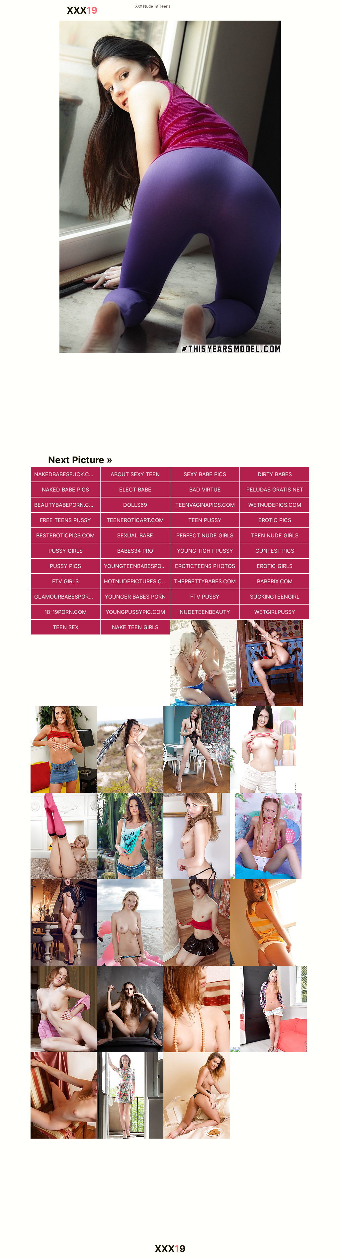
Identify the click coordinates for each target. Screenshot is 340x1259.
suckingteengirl (274, 596)
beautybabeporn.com (66, 504)
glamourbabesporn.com (67, 596)
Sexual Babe (135, 535)
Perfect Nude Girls (204, 535)
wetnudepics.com (274, 504)
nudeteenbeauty (205, 612)
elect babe (135, 489)
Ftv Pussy (204, 596)
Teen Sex (65, 627)
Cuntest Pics (274, 550)
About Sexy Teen (135, 474)
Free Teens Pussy (65, 520)
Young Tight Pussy (205, 550)
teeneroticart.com (135, 520)
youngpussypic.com (135, 612)
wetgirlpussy (274, 612)
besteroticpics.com (65, 535)
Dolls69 (135, 504)
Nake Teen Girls (135, 627)
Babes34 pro (135, 550)
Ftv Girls (65, 581)
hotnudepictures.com (137, 581)
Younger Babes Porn (135, 596)
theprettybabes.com (205, 581)
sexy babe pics (205, 474)
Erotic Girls (275, 566)
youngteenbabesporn (136, 566)
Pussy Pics (65, 566)
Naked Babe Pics (65, 489)
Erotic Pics (274, 520)
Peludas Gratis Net (274, 489)
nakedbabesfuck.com (66, 474)
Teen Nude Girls (274, 535)
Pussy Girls (65, 550)
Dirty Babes (275, 474)
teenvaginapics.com (205, 504)
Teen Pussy (204, 520)
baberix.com (275, 581)
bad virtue (205, 489)
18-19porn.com (65, 612)
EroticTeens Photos (205, 566)
